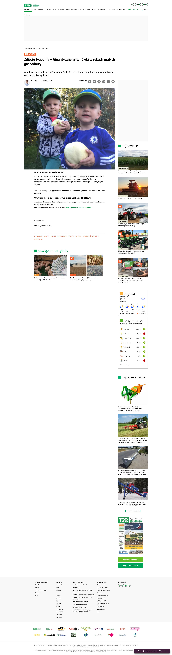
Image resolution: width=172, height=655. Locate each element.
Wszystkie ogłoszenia (133, 511)
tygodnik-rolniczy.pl (30, 48)
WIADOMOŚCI (38, 239)
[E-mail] (103, 81)
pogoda (129, 293)
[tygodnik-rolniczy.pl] (31, 4)
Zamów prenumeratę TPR (80, 585)
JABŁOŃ (46, 236)
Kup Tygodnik (76, 587)
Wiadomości (28, 9)
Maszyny (61, 9)
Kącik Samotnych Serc (103, 604)
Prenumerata (101, 9)
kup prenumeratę (130, 565)
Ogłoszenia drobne (102, 595)
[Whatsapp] (108, 81)
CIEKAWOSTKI (62, 236)
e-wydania (111, 9)
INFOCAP (82, 9)
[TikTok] (146, 4)
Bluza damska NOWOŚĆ (79, 607)
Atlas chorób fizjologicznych (80, 602)
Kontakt (37, 585)
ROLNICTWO (38, 236)
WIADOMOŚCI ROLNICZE (91, 236)
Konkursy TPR (101, 598)
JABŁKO (53, 236)
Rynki (35, 9)
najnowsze (130, 145)
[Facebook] (132, 4)
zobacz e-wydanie (131, 559)
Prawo (48, 9)
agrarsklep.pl (101, 609)
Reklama (37, 587)
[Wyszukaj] (144, 10)
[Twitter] (143, 4)
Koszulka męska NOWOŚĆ (80, 604)
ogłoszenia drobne (134, 377)
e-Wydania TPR (101, 601)
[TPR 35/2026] (130, 536)
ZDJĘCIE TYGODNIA (75, 236)
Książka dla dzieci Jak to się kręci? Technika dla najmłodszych (82, 610)
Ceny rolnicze (90, 9)
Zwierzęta (74, 9)
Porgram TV (100, 606)
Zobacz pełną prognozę (127, 313)
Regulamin (38, 593)
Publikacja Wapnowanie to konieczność (83, 594)
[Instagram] (136, 4)
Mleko (68, 9)
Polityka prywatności (40, 590)
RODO (36, 595)
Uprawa (54, 9)
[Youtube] (139, 4)
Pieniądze (41, 9)
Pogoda (99, 593)
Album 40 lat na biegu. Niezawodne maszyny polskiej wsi (82, 591)
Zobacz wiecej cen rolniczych (129, 365)
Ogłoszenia (121, 9)
